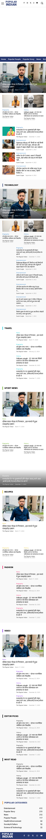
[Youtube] (37, 3)
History (26, 109)
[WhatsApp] (33, 3)
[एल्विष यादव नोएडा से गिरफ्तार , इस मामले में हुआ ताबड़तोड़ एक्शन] (23, 78)
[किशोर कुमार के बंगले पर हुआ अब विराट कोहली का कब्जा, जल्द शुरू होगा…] (8, 313)
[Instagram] (27, 3)
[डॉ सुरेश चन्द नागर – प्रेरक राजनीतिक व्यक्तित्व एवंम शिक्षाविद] (12, 101)
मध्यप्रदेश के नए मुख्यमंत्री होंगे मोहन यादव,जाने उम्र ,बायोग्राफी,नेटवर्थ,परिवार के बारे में (29, 132)
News (4, 81)
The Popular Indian (7, 116)
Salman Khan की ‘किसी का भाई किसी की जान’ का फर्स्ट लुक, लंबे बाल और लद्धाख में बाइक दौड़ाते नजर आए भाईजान (29, 145)
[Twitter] (30, 3)
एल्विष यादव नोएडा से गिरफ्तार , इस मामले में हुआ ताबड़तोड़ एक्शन (29, 336)
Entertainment (21, 140)
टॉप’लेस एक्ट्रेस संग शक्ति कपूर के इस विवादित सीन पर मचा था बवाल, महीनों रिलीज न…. (28, 170)
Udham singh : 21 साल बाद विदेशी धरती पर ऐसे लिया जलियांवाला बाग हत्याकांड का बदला (33, 114)
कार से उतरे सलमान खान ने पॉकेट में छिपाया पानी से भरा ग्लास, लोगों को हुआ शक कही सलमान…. (29, 301)
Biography (5, 109)
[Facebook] (24, 3)
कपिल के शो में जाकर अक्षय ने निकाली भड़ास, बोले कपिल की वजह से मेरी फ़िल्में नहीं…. (29, 158)
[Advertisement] (23, 31)
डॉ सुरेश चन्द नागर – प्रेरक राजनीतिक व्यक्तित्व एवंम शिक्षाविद (11, 113)
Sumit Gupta (20, 149)
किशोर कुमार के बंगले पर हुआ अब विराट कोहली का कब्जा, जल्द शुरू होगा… (30, 313)
